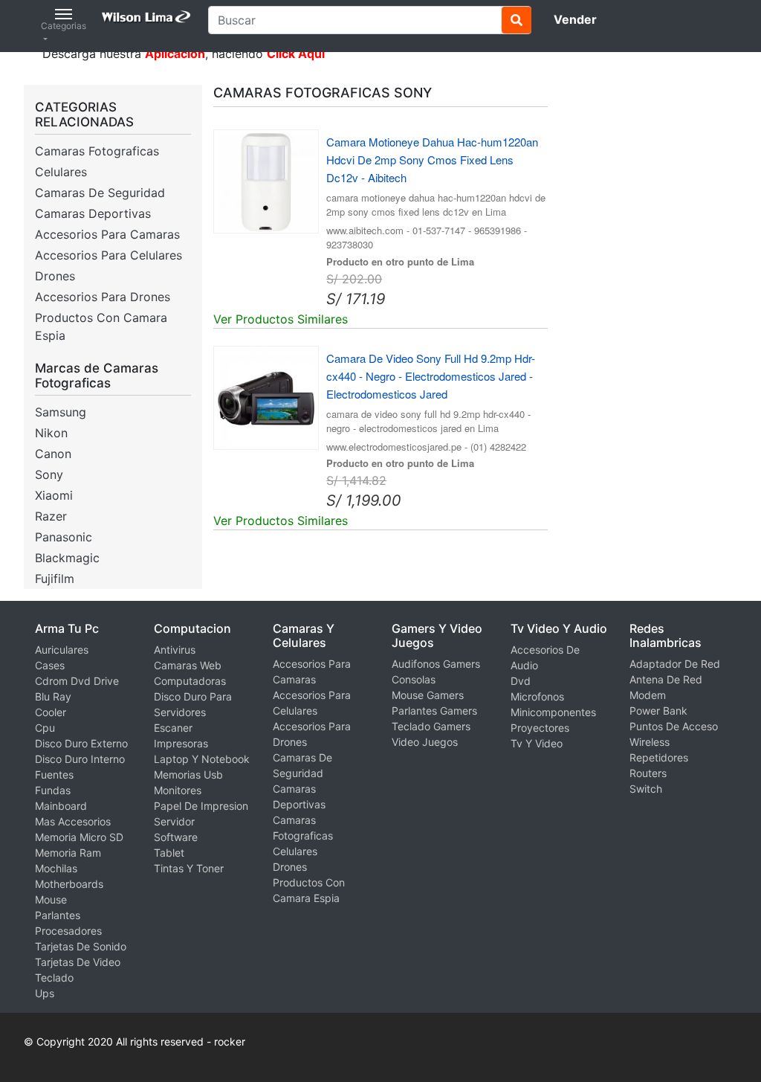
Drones (55, 275)
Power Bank (658, 710)
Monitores (177, 790)
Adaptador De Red (674, 663)
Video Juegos (425, 741)
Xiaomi (54, 495)
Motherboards (69, 883)
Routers (648, 773)
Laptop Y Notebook (202, 759)
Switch (645, 788)
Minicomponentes (553, 712)
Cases (50, 665)
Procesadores (68, 930)
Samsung (60, 412)
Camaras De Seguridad (100, 192)
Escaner (173, 727)
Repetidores (658, 757)
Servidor (174, 821)
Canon (53, 453)
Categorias (63, 25)
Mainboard (61, 805)
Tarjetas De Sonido (80, 946)
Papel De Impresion (201, 805)
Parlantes (57, 915)
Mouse (51, 899)
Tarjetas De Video (77, 962)
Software (176, 837)
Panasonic (63, 536)
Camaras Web (187, 665)
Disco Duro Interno (80, 759)
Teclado (54, 977)
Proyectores (540, 727)
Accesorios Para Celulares (108, 255)
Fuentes (54, 774)
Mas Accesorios (73, 821)
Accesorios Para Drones (102, 296)
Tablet (169, 852)
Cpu (45, 727)
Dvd (521, 680)
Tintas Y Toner (189, 868)
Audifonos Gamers (436, 663)
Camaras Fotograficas (97, 151)
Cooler (50, 712)
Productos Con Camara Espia (101, 326)
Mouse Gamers (428, 695)
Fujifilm (54, 578)
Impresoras (181, 743)
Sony (49, 474)
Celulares (61, 171)
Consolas (413, 679)
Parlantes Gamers (434, 710)
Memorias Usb (188, 774)
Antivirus (174, 649)
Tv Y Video (537, 743)
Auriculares (61, 649)
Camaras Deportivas (93, 213)
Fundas (53, 790)
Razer (51, 516)
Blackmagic (67, 557)
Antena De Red (665, 679)
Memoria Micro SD (79, 837)
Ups (44, 993)
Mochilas (56, 868)
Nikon (51, 432)
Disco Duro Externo (81, 743)
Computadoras (190, 680)
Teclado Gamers (431, 726)
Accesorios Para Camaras (107, 234)
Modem (647, 695)
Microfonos (537, 696)
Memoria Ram (68, 852)
